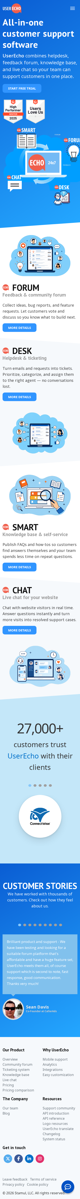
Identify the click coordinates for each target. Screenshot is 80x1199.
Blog (6, 1113)
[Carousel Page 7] (50, 925)
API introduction (56, 1113)
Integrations (53, 1069)
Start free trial (22, 88)
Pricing (8, 1085)
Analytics (50, 1064)
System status (54, 1139)
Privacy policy (13, 1184)
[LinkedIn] (29, 1158)
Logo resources (55, 1123)
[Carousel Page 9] (60, 925)
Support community (59, 1108)
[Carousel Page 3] (40, 785)
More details (19, 327)
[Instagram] (40, 1158)
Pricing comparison (18, 1090)
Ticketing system (16, 1069)
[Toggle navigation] (72, 8)
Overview (10, 1059)
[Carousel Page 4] (45, 785)
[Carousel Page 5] (50, 785)
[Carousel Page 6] (45, 925)
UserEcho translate (58, 1128)
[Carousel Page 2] (34, 785)
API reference (54, 1118)
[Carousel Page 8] (55, 925)
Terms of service (43, 1179)
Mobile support (55, 1059)
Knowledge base (16, 1074)
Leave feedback (15, 1179)
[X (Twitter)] (8, 1158)
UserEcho (23, 756)
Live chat (10, 1080)
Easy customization (58, 1074)
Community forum (17, 1064)
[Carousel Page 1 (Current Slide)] (29, 785)
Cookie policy (37, 1184)
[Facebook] (18, 1158)
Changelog (51, 1134)
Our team (10, 1108)
